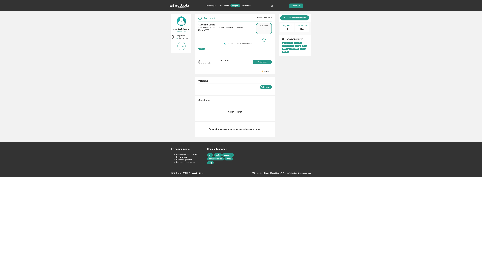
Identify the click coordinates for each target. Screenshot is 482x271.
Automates (224, 6)
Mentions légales (263, 173)
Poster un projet (182, 157)
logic (302, 48)
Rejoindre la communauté (186, 154)
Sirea (201, 173)
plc (284, 43)
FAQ (253, 173)
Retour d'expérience (229, 17)
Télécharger (211, 6)
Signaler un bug (304, 173)
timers (285, 48)
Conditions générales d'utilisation (284, 173)
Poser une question (184, 160)
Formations (246, 6)
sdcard (285, 51)
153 (177, 38)
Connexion (296, 6)
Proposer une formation (185, 162)
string (201, 48)
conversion (294, 48)
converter (298, 43)
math (290, 43)
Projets (235, 6)
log (304, 46)
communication (288, 46)
